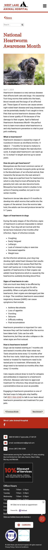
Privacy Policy (9, 547)
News (9, 17)
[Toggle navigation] (45, 6)
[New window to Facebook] (4, 425)
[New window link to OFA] (11, 535)
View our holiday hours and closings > (17, 517)
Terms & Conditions (21, 547)
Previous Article (12, 411)
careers (26, 525)
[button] (42, 518)
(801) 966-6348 (14, 397)
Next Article (37, 411)
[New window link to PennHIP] (24, 535)
